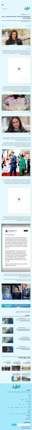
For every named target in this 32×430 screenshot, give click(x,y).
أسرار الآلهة (22, 399)
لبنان (29, 337)
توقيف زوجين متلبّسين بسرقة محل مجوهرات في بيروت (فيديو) (24, 339)
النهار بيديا (28, 417)
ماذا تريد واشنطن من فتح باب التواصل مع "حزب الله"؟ (16, 363)
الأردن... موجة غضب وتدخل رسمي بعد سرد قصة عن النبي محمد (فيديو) (23, 320)
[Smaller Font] (29, 48)
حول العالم (12, 413)
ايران (29, 396)
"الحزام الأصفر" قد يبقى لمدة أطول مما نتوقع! (16, 374)
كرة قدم (29, 407)
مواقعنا (4, 9)
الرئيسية (29, 394)
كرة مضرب (21, 407)
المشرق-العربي (27, 318)
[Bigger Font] (27, 48)
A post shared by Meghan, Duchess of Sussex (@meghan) (19, 212)
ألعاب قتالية (12, 407)
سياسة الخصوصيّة (27, 419)
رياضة (29, 406)
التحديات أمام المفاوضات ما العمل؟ (26, 362)
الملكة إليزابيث (22, 312)
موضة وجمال (24, 413)
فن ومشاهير (28, 14)
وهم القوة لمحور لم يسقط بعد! (6, 362)
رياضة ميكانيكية (17, 407)
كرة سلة (26, 407)
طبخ (20, 413)
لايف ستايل (28, 412)
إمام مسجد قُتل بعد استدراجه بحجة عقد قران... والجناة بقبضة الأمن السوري (23, 330)
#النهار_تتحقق (28, 415)
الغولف (8, 407)
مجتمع (26, 399)
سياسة (29, 399)
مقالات (29, 403)
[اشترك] (16, 306)
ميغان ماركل (28, 312)
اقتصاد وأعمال (28, 401)
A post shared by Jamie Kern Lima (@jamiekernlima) (19, 81)
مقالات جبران (20, 404)
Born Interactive (23, 428)
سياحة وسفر (16, 413)
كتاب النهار (28, 360)
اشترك (14, 424)
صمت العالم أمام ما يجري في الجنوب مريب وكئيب (26, 374)
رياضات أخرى (29, 409)
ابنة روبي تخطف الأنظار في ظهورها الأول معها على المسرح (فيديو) (23, 349)
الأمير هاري (18, 312)
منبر (23, 404)
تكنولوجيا (29, 410)
